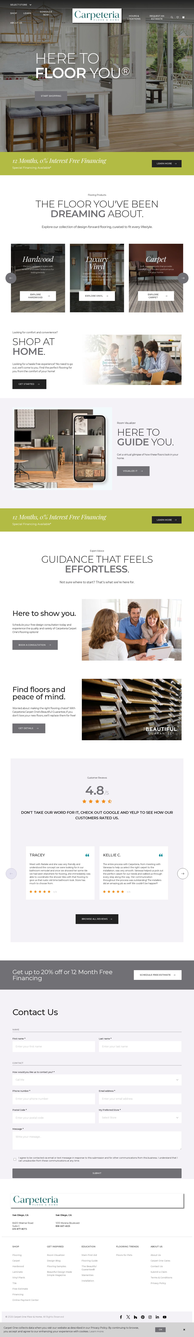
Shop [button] (13, 13)
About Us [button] (16, 22)
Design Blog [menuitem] (53, 1260)
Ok (160, 1329)
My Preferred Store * (109, 1110)
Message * (17, 1129)
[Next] (183, 278)
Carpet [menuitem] (16, 1260)
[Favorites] (178, 17)
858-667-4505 (63, 1226)
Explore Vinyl (94, 296)
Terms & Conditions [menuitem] (161, 1277)
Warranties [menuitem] (88, 1275)
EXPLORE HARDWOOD (35, 296)
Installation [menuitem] (88, 1280)
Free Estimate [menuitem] (20, 1288)
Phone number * (21, 1091)
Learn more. (96, 1331)
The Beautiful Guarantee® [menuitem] (89, 1268)
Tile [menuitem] (14, 1283)
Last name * (105, 1039)
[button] (172, 17)
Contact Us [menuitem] (157, 1266)
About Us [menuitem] (156, 1255)
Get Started (26, 384)
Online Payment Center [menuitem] (25, 1300)
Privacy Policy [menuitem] (158, 1283)
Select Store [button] (18, 4)
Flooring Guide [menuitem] (90, 1260)
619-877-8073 (19, 1229)
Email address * (107, 1091)
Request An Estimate (157, 17)
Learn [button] (27, 13)
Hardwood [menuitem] (18, 1266)
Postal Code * (19, 1110)
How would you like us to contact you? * (33, 1072)
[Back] (10, 278)
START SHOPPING (51, 96)
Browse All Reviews (95, 919)
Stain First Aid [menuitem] (89, 1255)
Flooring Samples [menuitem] (56, 1266)
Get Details (25, 728)
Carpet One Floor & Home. (28, 1316)
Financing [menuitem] (17, 1294)
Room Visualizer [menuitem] (56, 1255)
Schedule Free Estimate (155, 974)
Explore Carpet (153, 296)
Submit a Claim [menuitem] (159, 1272)
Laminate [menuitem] (17, 1272)
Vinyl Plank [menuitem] (18, 1277)
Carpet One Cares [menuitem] (160, 1260)
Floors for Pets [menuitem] (124, 1255)
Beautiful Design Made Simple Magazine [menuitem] (59, 1274)
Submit (97, 1173)
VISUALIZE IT (130, 471)
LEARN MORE (164, 163)
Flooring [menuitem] (17, 1255)
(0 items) (183, 17)
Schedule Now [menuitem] (46, 13)
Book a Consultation (32, 645)
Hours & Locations (133, 17)
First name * (18, 1039)
